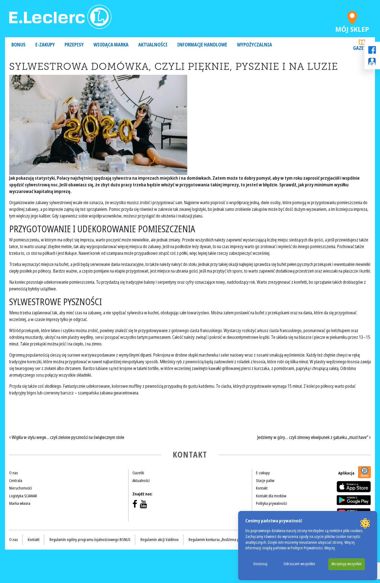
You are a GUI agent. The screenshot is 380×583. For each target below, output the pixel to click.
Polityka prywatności (271, 503)
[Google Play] (354, 500)
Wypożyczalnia (254, 44)
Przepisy (74, 44)
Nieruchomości (20, 488)
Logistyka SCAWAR (23, 496)
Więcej (329, 548)
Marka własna (19, 503)
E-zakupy (45, 44)
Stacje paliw (265, 480)
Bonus (18, 44)
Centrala (15, 480)
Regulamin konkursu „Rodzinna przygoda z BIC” (225, 539)
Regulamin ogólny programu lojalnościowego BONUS (90, 539)
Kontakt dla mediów (271, 496)
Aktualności (152, 44)
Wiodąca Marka (111, 44)
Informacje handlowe (202, 44)
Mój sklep (352, 28)
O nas (13, 473)
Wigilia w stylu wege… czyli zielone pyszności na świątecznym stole (67, 437)
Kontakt (262, 488)
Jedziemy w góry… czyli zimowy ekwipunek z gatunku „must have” (313, 437)
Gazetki (362, 48)
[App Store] (354, 486)
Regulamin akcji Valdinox (159, 539)
